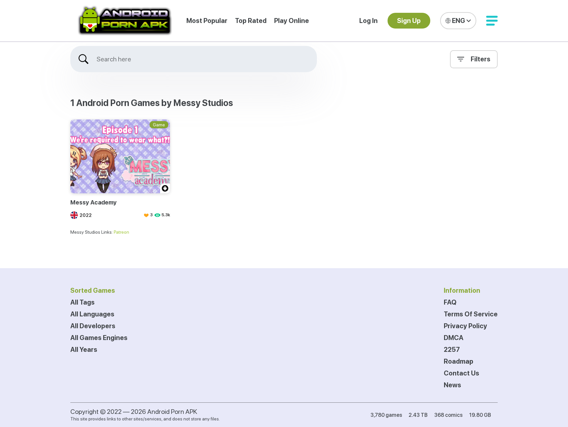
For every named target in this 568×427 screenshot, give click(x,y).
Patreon (121, 232)
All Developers (92, 326)
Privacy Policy (465, 326)
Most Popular (206, 21)
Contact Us (461, 373)
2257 (452, 349)
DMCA (453, 338)
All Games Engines (99, 338)
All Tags (82, 302)
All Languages (92, 314)
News (452, 385)
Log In (368, 21)
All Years (83, 349)
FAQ (450, 302)
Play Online (291, 21)
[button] (492, 21)
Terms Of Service (471, 314)
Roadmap (458, 361)
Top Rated (251, 21)
